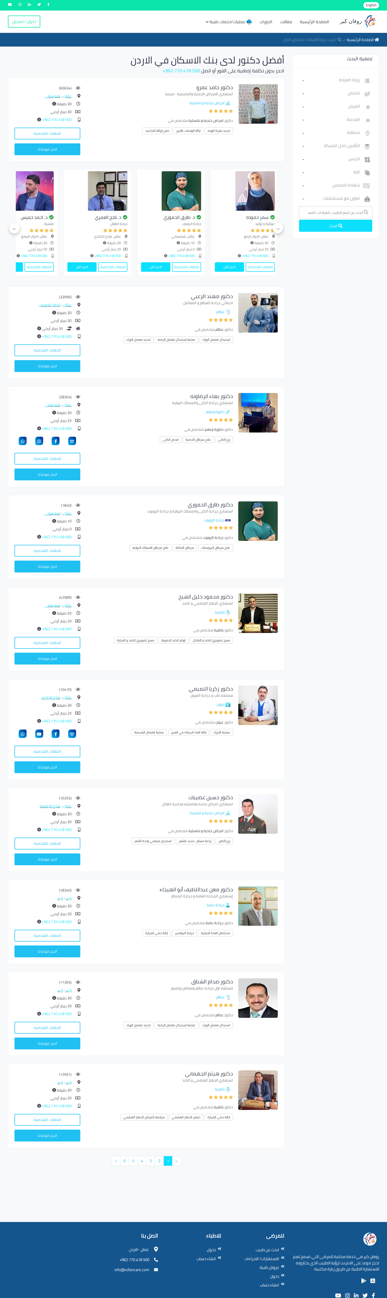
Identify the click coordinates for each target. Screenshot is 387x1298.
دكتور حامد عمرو (214, 87)
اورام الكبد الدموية (173, 640)
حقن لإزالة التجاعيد (157, 131)
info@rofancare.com (132, 1270)
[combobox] (331, 81)
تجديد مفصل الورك (138, 339)
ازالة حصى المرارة (156, 933)
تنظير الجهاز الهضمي (186, 1117)
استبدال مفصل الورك (216, 339)
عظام (220, 311)
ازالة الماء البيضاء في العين (188, 732)
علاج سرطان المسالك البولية (150, 548)
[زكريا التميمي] (258, 705)
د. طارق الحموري (261, 217)
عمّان (67, 96)
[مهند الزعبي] (258, 312)
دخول (274, 1276)
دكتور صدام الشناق (212, 981)
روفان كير (351, 21)
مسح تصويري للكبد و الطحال (211, 640)
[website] (72, 441)
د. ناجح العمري (190, 217)
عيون (221, 704)
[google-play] (363, 1281)
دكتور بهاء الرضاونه (211, 396)
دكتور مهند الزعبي (212, 296)
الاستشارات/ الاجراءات (262, 1258)
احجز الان (238, 267)
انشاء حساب (269, 1285)
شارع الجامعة (50, 806)
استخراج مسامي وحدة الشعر (153, 841)
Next (14, 228)
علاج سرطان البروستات (215, 548)
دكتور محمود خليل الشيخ (205, 596)
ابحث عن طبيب (267, 1250)
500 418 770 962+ (181, 70)
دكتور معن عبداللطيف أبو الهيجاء (196, 889)
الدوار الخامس (49, 304)
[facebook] (55, 441)
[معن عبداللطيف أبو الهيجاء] (258, 905)
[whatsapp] (23, 441)
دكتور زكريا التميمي (211, 688)
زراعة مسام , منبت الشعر (195, 841)
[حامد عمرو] (258, 103)
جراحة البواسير (184, 933)
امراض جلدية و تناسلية (207, 102)
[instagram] (39, 441)
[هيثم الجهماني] (258, 1090)
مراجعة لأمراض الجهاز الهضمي (144, 1117)
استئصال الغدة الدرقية (215, 933)
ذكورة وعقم (215, 411)
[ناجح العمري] (180, 191)
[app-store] (372, 1281)
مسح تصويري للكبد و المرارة (135, 640)
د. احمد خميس (116, 217)
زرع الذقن (224, 841)
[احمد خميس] (106, 191)
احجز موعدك (47, 149)
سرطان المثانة (185, 548)
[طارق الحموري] (253, 191)
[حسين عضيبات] (258, 813)
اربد (68, 898)
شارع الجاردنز (50, 697)
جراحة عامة (216, 905)
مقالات (286, 22)
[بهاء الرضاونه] (258, 412)
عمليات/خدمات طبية (228, 22)
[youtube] (39, 734)
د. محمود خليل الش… (36, 217)
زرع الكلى (224, 439)
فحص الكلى (170, 439)
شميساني (52, 96)
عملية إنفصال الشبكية (149, 732)
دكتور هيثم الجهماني (209, 1073)
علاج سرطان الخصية (198, 439)
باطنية (220, 612)
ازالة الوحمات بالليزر (188, 131)
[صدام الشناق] (258, 998)
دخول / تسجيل (24, 21)
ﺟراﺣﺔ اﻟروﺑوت (214, 520)
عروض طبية (269, 1267)
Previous (277, 228)
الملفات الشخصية (47, 133)
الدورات (266, 22)
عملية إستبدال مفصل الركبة (176, 339)
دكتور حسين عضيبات (210, 797)
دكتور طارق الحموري (210, 504)
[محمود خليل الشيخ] (32, 191)
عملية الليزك (222, 732)
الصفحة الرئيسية (314, 22)
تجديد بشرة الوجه (219, 131)
